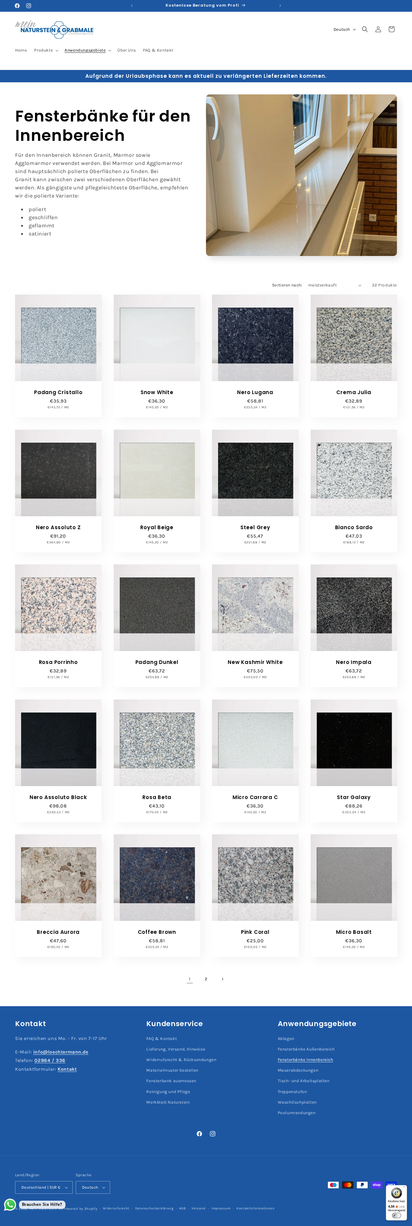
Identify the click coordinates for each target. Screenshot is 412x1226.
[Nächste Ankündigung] (280, 5)
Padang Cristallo (58, 392)
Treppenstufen (292, 1091)
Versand (199, 1208)
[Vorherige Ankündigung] (131, 5)
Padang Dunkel (156, 662)
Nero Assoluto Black (58, 797)
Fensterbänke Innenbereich (305, 1059)
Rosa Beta (156, 797)
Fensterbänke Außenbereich (306, 1049)
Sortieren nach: (287, 285)
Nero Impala (354, 662)
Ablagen (286, 1038)
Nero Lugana (255, 392)
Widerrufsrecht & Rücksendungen (181, 1059)
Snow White (156, 392)
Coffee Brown (157, 932)
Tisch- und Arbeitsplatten (304, 1080)
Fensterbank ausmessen (171, 1080)
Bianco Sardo (353, 527)
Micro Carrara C (255, 797)
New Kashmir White (255, 662)
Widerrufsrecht (116, 1208)
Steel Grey (255, 527)
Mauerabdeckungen (298, 1070)
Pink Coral (255, 932)
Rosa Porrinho (58, 662)
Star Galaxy (354, 797)
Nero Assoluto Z (58, 527)
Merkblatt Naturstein (168, 1102)
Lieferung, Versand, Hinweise (175, 1049)
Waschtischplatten (297, 1102)
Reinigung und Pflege (168, 1091)
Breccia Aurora (58, 932)
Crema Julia (353, 392)
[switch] (396, 1215)
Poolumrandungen (297, 1112)
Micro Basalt (354, 932)
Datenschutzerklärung (154, 1208)
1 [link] (190, 979)
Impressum (221, 1208)
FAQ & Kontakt (161, 1038)
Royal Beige (156, 527)
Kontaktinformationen (255, 1208)
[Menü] (404, 1188)
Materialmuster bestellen (172, 1070)
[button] (45, 50)
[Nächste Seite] (222, 979)
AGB (182, 1208)
